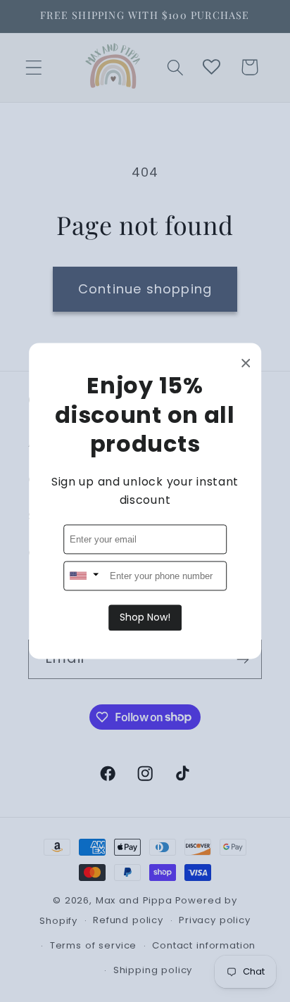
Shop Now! (145, 618)
